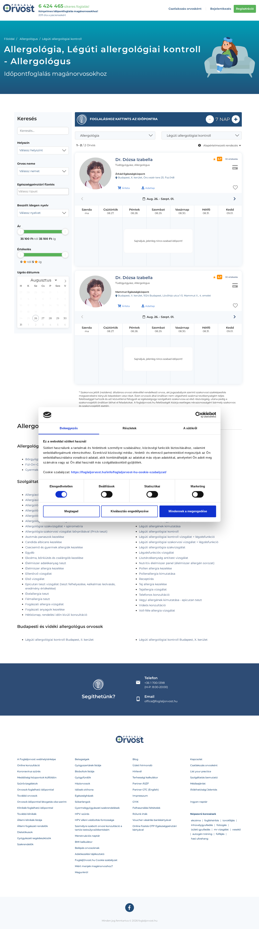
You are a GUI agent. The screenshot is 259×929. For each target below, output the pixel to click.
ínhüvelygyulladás (202, 825)
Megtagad (71, 511)
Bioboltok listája (84, 771)
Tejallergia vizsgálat (153, 589)
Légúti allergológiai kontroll (159, 531)
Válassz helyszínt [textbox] (31, 150)
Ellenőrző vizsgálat (38, 573)
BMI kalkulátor (83, 841)
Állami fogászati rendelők (32, 826)
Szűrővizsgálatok (27, 783)
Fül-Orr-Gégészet (37, 464)
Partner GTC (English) (146, 789)
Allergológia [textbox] (89, 135)
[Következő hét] (234, 199)
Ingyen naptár (198, 801)
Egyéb (29, 552)
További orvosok (27, 795)
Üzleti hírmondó (142, 765)
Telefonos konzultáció (154, 595)
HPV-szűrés (82, 813)
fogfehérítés (211, 820)
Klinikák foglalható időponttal (35, 807)
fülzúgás (222, 825)
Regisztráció (245, 9)
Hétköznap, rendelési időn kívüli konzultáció (56, 615)
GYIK (136, 801)
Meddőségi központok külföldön (36, 777)
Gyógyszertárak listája (88, 765)
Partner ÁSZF (141, 783)
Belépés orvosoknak (87, 847)
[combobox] (43, 150)
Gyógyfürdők (83, 777)
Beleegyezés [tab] (69, 428)
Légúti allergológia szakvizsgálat (162, 547)
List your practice (200, 771)
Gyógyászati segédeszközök (34, 838)
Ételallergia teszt (37, 594)
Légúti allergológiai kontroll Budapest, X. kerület (173, 639)
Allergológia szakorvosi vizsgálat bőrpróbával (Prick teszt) (66, 531)
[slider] (20, 231)
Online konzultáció (28, 765)
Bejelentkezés (220, 9)
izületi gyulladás (200, 829)
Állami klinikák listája (29, 819)
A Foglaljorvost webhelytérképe (36, 759)
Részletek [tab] (130, 428)
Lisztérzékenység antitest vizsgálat (163, 558)
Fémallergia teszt (37, 599)
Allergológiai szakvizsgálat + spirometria (54, 526)
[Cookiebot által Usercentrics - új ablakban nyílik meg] (198, 415)
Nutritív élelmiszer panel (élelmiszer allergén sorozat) (176, 563)
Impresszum (140, 795)
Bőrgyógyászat (36, 459)
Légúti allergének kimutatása (159, 526)
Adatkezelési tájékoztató (89, 853)
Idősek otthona (84, 789)
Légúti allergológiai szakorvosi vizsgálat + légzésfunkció (178, 542)
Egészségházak (84, 795)
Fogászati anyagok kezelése (45, 609)
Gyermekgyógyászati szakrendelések (97, 807)
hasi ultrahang (199, 838)
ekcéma (196, 820)
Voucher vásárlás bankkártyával (152, 819)
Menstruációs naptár (87, 835)
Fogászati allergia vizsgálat (44, 604)
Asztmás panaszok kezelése (44, 537)
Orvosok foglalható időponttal (35, 789)
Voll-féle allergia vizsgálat (157, 610)
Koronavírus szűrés (28, 771)
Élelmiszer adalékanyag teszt (45, 563)
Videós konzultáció (152, 605)
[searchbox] (38, 191)
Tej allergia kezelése (153, 584)
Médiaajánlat (198, 783)
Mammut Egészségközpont (132, 291)
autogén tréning (202, 833)
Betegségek (82, 759)
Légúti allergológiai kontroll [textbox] (189, 135)
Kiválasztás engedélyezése (130, 511)
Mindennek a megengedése (188, 511)
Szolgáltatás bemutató (204, 777)
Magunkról (81, 872)
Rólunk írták (140, 813)
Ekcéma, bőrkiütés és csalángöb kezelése (54, 558)
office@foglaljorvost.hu (160, 701)
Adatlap (150, 188)
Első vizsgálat (35, 579)
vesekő (236, 829)
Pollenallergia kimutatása (157, 573)
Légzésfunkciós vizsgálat (156, 552)
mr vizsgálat (221, 829)
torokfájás (229, 820)
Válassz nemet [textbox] (29, 171)
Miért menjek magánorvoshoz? (94, 866)
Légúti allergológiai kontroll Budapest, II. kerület (59, 639)
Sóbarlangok (82, 801)
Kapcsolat (196, 759)
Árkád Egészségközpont (130, 173)
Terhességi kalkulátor (145, 777)
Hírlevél (137, 771)
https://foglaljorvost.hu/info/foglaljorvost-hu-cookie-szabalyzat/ (119, 472)
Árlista (126, 188)
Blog (135, 759)
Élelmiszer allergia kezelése (44, 568)
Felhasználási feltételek (146, 807)
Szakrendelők (25, 844)
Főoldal (9, 39)
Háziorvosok (82, 783)
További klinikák (26, 813)
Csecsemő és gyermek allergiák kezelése (54, 547)
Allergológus (29, 39)
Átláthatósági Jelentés (203, 789)
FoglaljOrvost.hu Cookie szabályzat (96, 860)
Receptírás (146, 579)
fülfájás (220, 833)
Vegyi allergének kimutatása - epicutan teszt (170, 600)
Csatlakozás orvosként (185, 9)
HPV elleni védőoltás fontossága (94, 819)
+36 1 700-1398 (154, 683)
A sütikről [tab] (190, 428)
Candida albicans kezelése (43, 542)
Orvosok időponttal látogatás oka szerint (42, 801)
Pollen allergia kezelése (155, 568)
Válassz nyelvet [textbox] (30, 213)
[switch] (107, 494)
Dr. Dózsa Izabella (134, 159)
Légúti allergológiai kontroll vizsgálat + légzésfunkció (177, 537)
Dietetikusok (25, 832)
